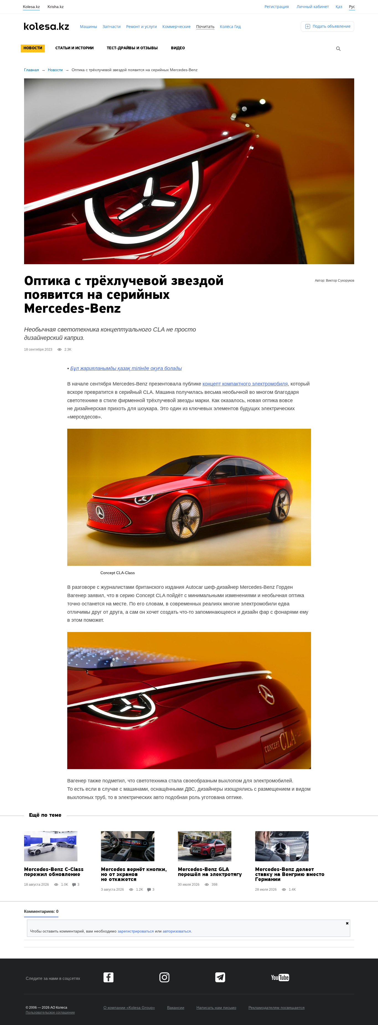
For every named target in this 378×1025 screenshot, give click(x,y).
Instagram (164, 977)
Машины (88, 26)
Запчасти (112, 26)
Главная (31, 70)
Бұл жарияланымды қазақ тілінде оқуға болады (126, 368)
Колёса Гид (230, 26)
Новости (33, 48)
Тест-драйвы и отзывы (132, 48)
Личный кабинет (313, 6)
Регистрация (277, 6)
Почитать (205, 26)
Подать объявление (331, 26)
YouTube (280, 977)
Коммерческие (176, 26)
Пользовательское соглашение (50, 1012)
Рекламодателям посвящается (276, 1007)
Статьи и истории (74, 48)
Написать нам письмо (216, 1007)
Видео (178, 48)
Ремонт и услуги (141, 26)
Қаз (339, 6)
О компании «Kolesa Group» (129, 1007)
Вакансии (175, 1007)
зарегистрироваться (136, 931)
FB (108, 977)
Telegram (220, 977)
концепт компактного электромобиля (245, 384)
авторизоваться (177, 931)
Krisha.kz (56, 6)
